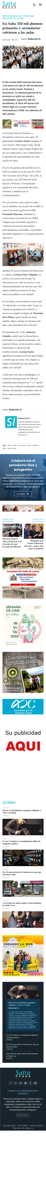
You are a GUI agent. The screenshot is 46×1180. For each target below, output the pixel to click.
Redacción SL (14, 1008)
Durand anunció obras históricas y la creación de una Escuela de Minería (11, 542)
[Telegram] (25, 1083)
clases (29, 445)
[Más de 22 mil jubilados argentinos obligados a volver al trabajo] (23, 827)
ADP (9, 445)
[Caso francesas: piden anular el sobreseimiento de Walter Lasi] (23, 919)
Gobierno (35, 445)
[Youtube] (35, 1083)
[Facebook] (23, 769)
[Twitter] (23, 775)
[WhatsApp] (23, 787)
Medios (4, 838)
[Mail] (20, 1083)
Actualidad (5, 808)
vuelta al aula (11, 448)
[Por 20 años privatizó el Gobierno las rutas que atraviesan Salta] (23, 888)
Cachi (14, 445)
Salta (4, 448)
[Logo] (9, 5)
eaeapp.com (29, 1128)
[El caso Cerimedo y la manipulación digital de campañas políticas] (23, 858)
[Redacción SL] (11, 426)
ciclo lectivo (21, 445)
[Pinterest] (23, 781)
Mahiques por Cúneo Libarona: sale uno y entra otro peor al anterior (34, 544)
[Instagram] (15, 1083)
